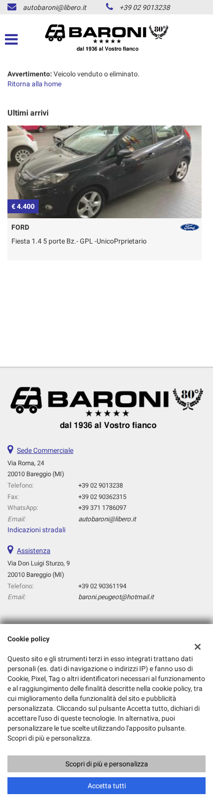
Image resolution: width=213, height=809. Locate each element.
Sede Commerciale (45, 450)
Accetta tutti (107, 786)
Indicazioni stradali (36, 530)
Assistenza (34, 551)
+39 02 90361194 (102, 586)
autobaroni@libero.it (54, 7)
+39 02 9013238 (144, 7)
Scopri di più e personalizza (106, 764)
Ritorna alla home (34, 84)
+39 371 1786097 (102, 507)
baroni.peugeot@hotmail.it (116, 597)
